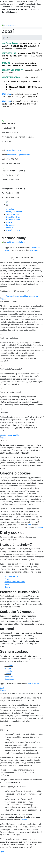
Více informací (6, 435)
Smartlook (9, 676)
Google (8, 668)
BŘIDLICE (6, 63)
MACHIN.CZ (35, 250)
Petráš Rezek (33, 683)
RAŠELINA (6, 101)
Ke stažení (10, 225)
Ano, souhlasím (12, 296)
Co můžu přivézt (13, 217)
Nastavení (34, 296)
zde (29, 525)
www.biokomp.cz (13, 150)
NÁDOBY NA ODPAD (11, 77)
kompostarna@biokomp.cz (18, 155)
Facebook (9, 666)
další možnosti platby (16, 242)
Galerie (9, 222)
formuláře (39, 527)
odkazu (23, 820)
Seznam (8, 674)
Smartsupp (9, 679)
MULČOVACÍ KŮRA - (11, 43)
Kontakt (9, 228)
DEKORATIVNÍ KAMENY (12, 70)
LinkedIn (8, 671)
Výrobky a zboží (13, 220)
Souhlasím (17, 435)
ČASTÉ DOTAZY (13, 230)
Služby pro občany (14, 212)
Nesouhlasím (24, 296)
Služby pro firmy (13, 214)
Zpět (2, 688)
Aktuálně (10, 209)
